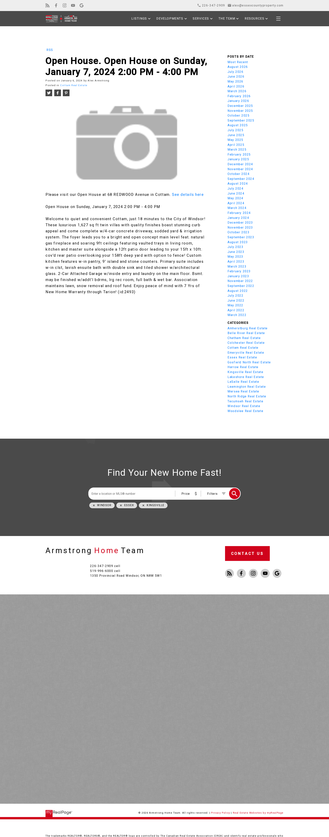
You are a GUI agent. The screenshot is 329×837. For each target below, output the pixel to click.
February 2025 (239, 154)
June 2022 (236, 300)
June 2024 (236, 193)
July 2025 (235, 130)
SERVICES (201, 18)
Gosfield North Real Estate (249, 362)
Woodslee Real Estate (245, 411)
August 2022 (238, 291)
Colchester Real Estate (246, 343)
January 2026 (238, 101)
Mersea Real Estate (243, 391)
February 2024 (239, 213)
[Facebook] (56, 5)
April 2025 (236, 145)
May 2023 (235, 256)
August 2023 (238, 242)
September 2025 (241, 120)
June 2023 (236, 252)
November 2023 (240, 227)
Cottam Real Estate (73, 85)
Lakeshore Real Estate (246, 377)
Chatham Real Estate (244, 338)
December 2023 (240, 222)
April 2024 (236, 203)
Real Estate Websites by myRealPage (258, 812)
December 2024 (240, 164)
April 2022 (236, 310)
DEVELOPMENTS (169, 18)
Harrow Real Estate (243, 367)
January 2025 (238, 159)
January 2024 (238, 218)
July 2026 (235, 72)
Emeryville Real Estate (246, 352)
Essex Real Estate (242, 357)
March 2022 (237, 315)
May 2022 (235, 305)
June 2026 (236, 76)
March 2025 (237, 149)
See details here (188, 194)
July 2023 (235, 247)
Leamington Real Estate (247, 386)
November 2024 (240, 169)
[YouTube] (73, 5)
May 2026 (235, 81)
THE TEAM (227, 18)
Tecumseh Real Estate (245, 401)
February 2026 (239, 96)
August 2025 (238, 125)
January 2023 (238, 276)
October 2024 (238, 174)
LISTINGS (139, 18)
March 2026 (237, 91)
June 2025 (236, 135)
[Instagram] (65, 5)
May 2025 (235, 140)
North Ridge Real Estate (247, 396)
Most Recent (238, 62)
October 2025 (238, 115)
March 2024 (237, 208)
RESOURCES (254, 18)
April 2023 (236, 261)
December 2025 (240, 106)
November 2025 (240, 111)
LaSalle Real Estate (243, 382)
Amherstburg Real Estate (248, 328)
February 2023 (239, 271)
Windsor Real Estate (244, 406)
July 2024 (235, 188)
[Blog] (48, 5)
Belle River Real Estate (246, 333)
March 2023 (237, 266)
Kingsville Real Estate (245, 372)
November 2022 (240, 281)
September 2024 (241, 179)
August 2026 (238, 67)
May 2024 (235, 198)
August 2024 (238, 183)
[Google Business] (82, 5)
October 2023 (238, 232)
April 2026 (236, 86)
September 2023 (241, 237)
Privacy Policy (220, 812)
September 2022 (241, 286)
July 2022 (235, 295)
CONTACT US (247, 553)
